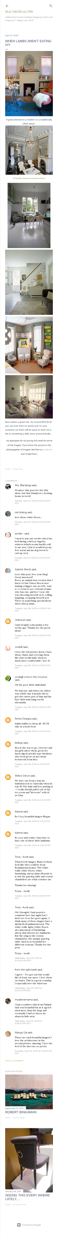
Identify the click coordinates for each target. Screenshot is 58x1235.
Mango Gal (21, 1032)
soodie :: (19, 533)
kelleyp (19, 742)
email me (47, 449)
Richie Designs (23, 718)
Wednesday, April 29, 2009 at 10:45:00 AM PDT (28, 959)
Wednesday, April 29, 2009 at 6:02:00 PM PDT (28, 989)
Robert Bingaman (20, 1112)
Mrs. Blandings (23, 485)
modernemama (24, 999)
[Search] (51, 5)
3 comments (19, 1117)
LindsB (19, 647)
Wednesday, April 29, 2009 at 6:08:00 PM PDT (28, 1022)
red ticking (21, 512)
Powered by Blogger (31, 1225)
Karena (19, 811)
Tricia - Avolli (21, 856)
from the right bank (26, 969)
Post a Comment (14, 1060)
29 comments (19, 1204)
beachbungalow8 (19, 12)
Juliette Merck (23, 569)
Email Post (18, 469)
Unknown (20, 619)
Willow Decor (22, 775)
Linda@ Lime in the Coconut (31, 677)
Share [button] (7, 469)
